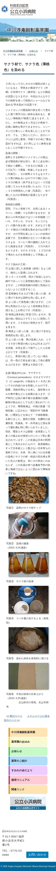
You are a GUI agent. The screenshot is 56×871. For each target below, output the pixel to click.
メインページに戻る (38, 716)
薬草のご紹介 (19, 760)
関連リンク (18, 789)
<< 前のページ (14, 716)
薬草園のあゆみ (20, 741)
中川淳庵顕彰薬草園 (13, 51)
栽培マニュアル (20, 779)
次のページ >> (12, 720)
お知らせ (33, 51)
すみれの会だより (22, 770)
